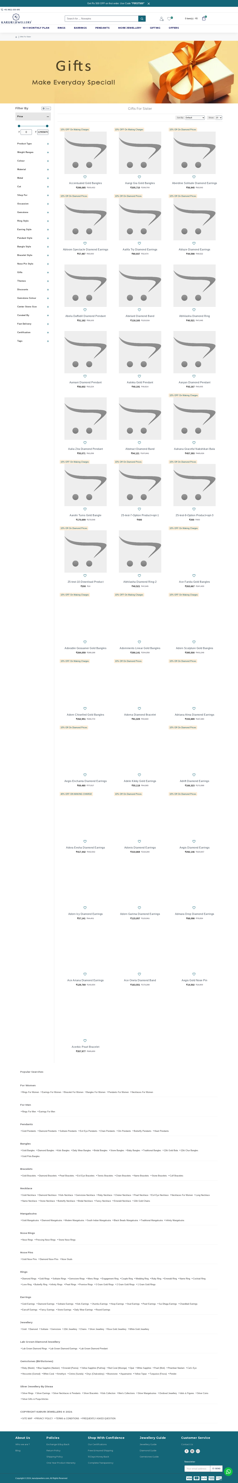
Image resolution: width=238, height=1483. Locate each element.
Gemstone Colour (26, 298)
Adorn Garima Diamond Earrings (140, 914)
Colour (21, 161)
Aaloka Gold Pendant (140, 382)
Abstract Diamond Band (140, 449)
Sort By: (180, 118)
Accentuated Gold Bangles (85, 183)
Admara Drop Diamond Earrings (194, 914)
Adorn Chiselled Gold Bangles (85, 714)
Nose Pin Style (25, 264)
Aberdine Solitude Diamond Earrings (194, 183)
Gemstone (22, 212)
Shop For (22, 195)
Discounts (22, 289)
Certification (24, 332)
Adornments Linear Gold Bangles (140, 648)
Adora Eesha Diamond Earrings (85, 847)
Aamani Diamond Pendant (85, 382)
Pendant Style (24, 238)
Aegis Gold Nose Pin (194, 980)
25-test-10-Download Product (86, 581)
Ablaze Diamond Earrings (194, 249)
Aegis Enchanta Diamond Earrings (85, 781)
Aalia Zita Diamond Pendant (85, 449)
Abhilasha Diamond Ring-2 (140, 581)
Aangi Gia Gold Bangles (140, 183)
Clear (47, 108)
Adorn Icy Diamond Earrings (85, 914)
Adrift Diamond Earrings (194, 781)
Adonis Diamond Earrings (140, 847)
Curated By (23, 315)
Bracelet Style (24, 255)
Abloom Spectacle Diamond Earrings (85, 249)
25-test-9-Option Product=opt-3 (194, 515)
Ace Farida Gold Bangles (194, 581)
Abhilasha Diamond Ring (194, 316)
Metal (20, 178)
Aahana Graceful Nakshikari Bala (194, 449)
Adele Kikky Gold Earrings (140, 781)
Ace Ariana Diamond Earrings (85, 980)
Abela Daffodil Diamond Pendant (85, 316)
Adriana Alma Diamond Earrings (194, 714)
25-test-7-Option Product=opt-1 (140, 515)
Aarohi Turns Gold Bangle (85, 515)
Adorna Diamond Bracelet (140, 714)
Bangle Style (24, 246)
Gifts (20, 272)
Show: (211, 118)
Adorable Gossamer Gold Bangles (85, 648)
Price (20, 116)
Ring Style (22, 221)
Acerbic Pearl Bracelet (85, 1046)
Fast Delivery (24, 324)
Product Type (24, 143)
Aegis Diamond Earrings (195, 847)
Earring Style (24, 229)
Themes (21, 281)
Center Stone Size (27, 306)
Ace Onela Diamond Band (140, 980)
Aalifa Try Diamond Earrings (140, 249)
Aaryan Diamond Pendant (194, 382)
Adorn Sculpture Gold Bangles (194, 648)
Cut (19, 186)
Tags (19, 341)
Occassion (23, 203)
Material (21, 169)
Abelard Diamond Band (140, 316)
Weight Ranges (25, 152)
